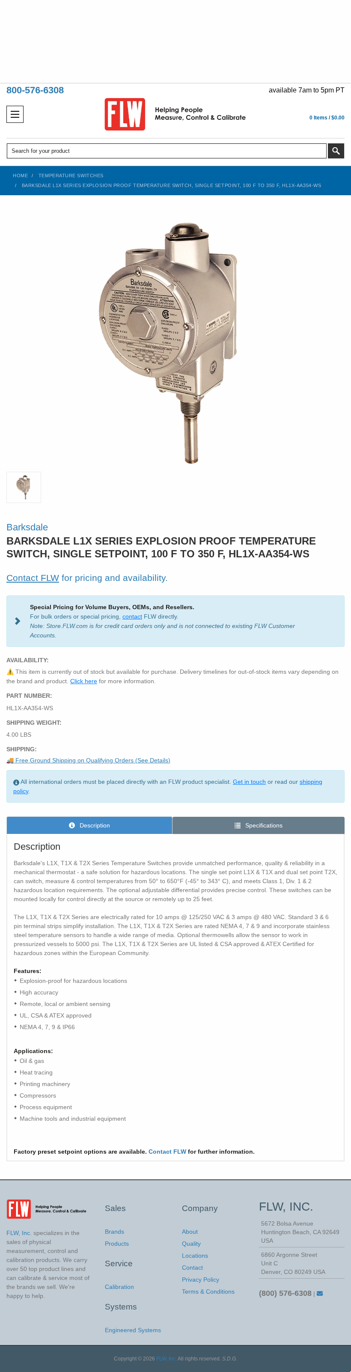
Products (117, 1243)
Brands (114, 1231)
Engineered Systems (133, 1330)
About (190, 1231)
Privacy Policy (200, 1279)
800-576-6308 (35, 90)
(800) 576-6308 (285, 1293)
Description (94, 825)
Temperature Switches (71, 175)
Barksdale (27, 527)
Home (20, 175)
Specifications (263, 825)
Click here (83, 681)
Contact (192, 1267)
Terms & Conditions (208, 1291)
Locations (195, 1255)
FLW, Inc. (166, 1359)
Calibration (119, 1286)
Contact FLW (32, 578)
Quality (191, 1243)
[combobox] (167, 150)
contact (132, 616)
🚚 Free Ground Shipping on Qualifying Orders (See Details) (88, 760)
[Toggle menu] (15, 114)
